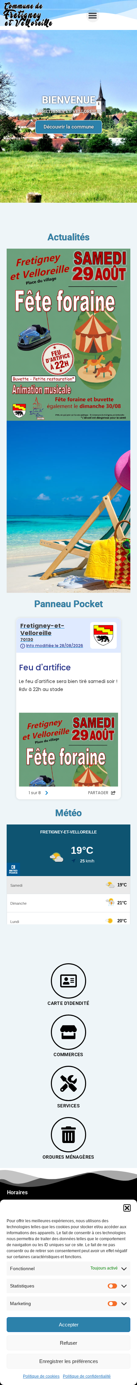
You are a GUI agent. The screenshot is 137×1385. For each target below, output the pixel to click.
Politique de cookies (41, 1376)
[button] (127, 1208)
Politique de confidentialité (87, 1376)
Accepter (68, 1324)
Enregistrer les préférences (68, 1361)
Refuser (68, 1343)
